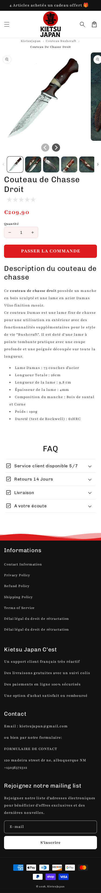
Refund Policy (17, 586)
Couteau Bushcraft (61, 41)
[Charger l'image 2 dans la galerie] (33, 164)
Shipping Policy (18, 597)
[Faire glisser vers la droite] (56, 148)
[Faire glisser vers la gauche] (45, 148)
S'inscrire (50, 842)
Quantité (11, 224)
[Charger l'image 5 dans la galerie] (87, 164)
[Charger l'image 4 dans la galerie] (69, 164)
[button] (82, 24)
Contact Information (23, 564)
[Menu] (7, 24)
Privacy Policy (17, 575)
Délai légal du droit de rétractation (36, 619)
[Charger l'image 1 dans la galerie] (15, 164)
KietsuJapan (56, 886)
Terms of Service (19, 608)
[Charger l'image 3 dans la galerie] (51, 164)
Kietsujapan (31, 41)
